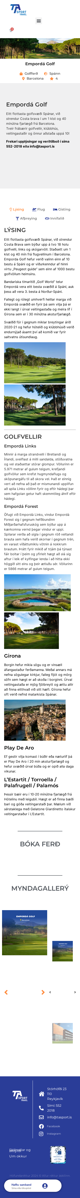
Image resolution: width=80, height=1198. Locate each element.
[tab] (17, 209)
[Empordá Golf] (24, 932)
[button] (38, 20)
